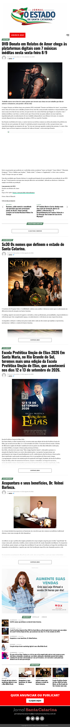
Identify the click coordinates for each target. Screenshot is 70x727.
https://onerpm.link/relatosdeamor (24, 192)
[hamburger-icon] (67, 35)
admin (10, 58)
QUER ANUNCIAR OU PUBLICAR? (35, 695)
